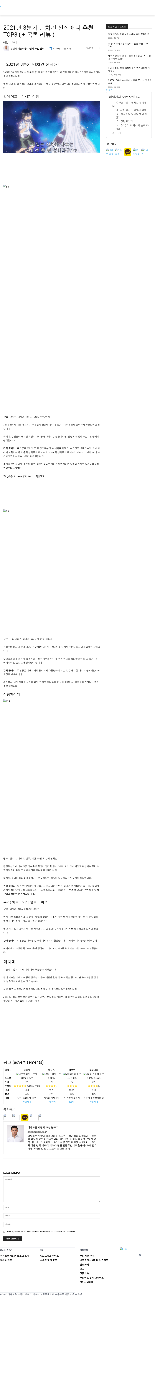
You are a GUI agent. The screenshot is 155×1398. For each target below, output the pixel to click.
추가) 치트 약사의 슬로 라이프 (132, 127)
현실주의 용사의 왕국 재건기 (131, 115)
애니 (14, 42)
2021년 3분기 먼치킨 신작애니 (129, 104)
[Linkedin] (128, 1255)
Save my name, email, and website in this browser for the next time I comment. (41, 1232)
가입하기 (27, 1102)
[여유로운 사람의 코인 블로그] (6, 48)
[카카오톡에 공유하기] (127, 152)
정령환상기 (127, 121)
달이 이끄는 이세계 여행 (133, 109)
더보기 (109, 90)
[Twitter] (134, 1255)
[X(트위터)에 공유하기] (145, 152)
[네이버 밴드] (140, 1255)
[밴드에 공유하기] (119, 152)
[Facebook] (122, 1255)
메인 (5, 42)
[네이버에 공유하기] (110, 152)
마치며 (119, 132)
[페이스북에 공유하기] (136, 152)
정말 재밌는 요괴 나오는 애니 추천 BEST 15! (129, 34)
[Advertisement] (51, 1028)
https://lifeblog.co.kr (37, 1131)
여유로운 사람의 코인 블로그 (32, 48)
